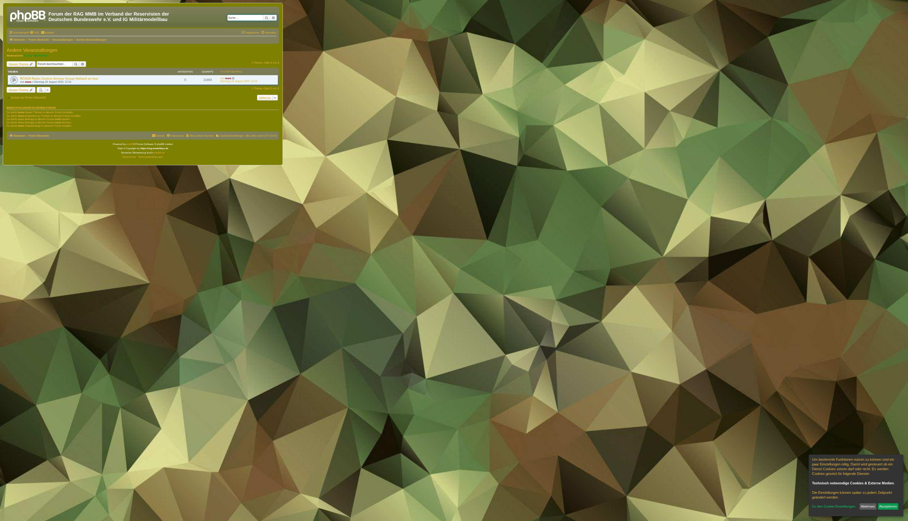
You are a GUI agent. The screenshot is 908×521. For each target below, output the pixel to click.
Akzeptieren (888, 506)
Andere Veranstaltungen (32, 50)
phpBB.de (159, 152)
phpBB (130, 144)
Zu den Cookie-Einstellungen (833, 506)
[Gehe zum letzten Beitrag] (233, 78)
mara (28, 81)
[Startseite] (28, 15)
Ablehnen (868, 506)
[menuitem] (34, 32)
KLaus (28, 55)
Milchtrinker (41, 55)
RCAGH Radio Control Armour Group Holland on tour (59, 78)
